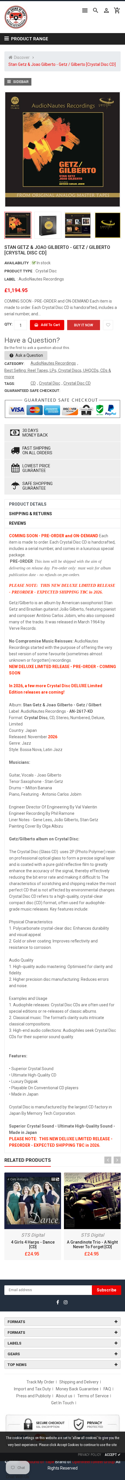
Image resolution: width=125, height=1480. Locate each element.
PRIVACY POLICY (89, 1455)
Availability (16, 263)
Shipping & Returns (30, 513)
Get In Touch (62, 1403)
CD (33, 383)
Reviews (17, 523)
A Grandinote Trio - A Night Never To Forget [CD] (92, 1244)
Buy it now (83, 325)
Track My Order (40, 1382)
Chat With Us (17, 1476)
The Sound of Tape (36, 1461)
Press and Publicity (33, 1396)
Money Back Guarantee (77, 1389)
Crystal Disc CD (77, 383)
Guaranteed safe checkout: (32, 390)
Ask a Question (29, 355)
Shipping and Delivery (79, 1382)
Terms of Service (93, 1396)
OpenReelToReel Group (93, 1461)
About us (64, 1396)
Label (9, 279)
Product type (18, 271)
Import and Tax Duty (32, 1389)
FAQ (107, 1389)
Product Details (28, 504)
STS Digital (32, 1235)
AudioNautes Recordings (41, 279)
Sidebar (20, 81)
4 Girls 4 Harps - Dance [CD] (33, 1244)
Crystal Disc (49, 383)
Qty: (8, 324)
